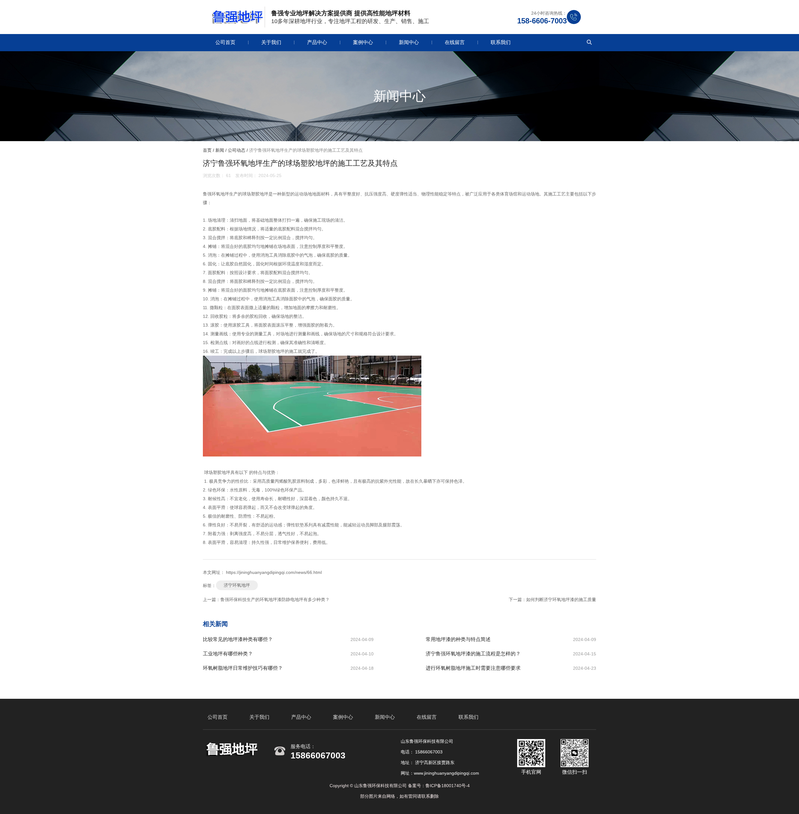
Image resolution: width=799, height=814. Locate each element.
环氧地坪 (220, 193)
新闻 (219, 150)
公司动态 (236, 150)
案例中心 (363, 42)
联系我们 (501, 42)
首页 (208, 150)
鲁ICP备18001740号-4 (447, 785)
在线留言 (455, 42)
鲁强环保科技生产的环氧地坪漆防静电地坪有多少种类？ (275, 599)
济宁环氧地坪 (237, 585)
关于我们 (271, 42)
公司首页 (225, 42)
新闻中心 (409, 42)
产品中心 (317, 42)
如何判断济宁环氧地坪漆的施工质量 (561, 599)
